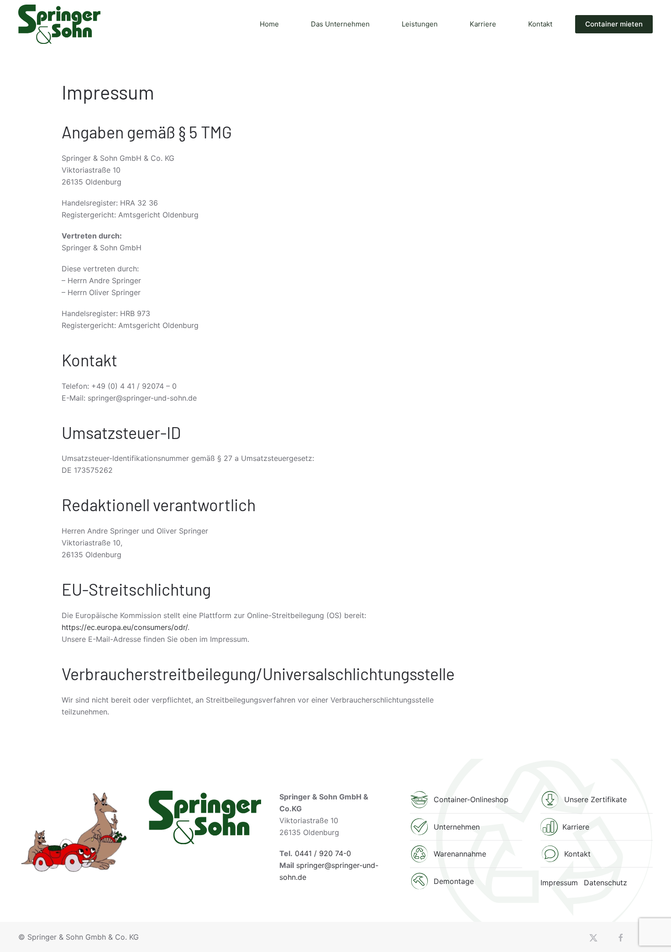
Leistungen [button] (420, 24)
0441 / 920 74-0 (323, 853)
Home (269, 24)
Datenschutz (605, 882)
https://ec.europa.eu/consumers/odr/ (125, 627)
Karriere (483, 24)
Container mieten (614, 24)
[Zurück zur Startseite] (59, 24)
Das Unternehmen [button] (340, 24)
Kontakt (540, 24)
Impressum (559, 882)
